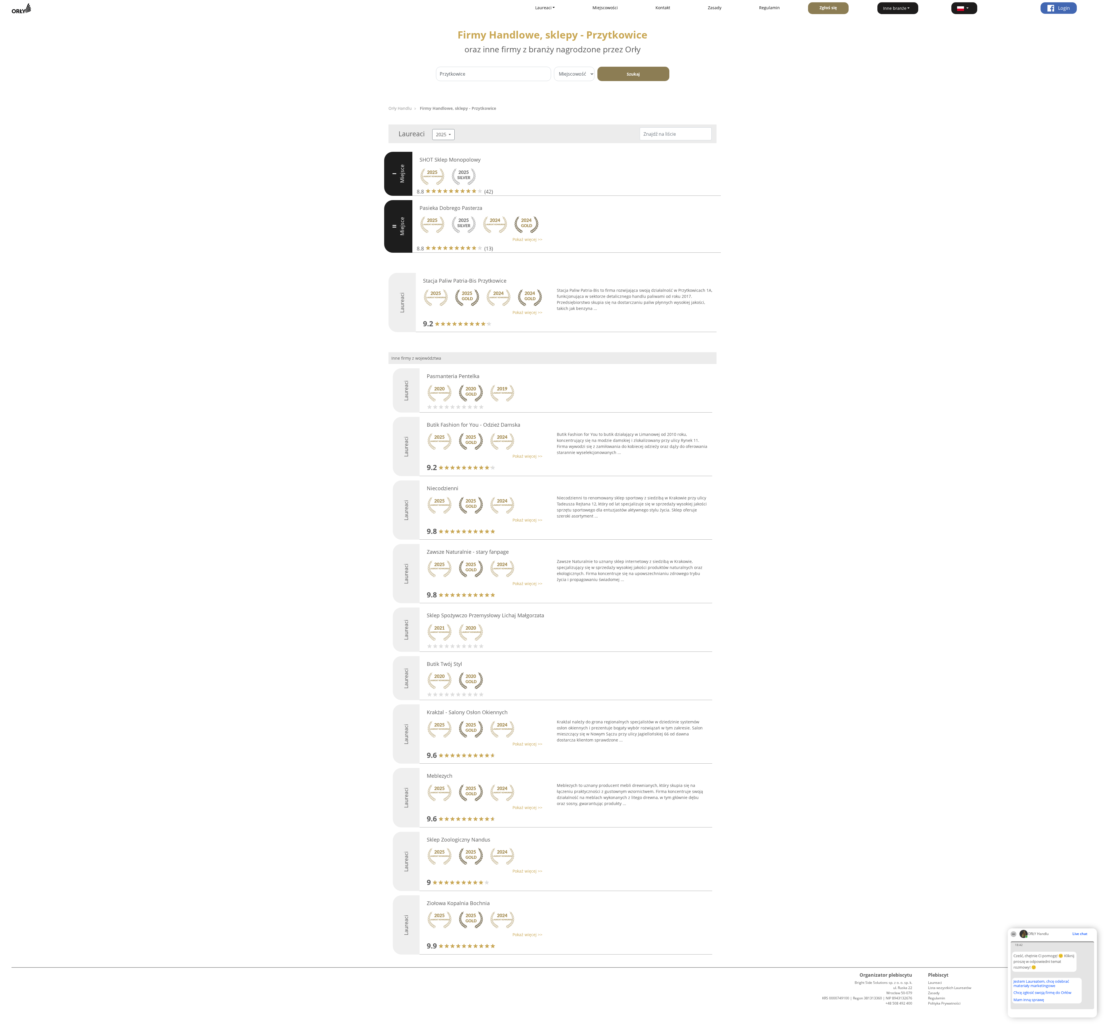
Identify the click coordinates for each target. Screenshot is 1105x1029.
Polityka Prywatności (944, 1003)
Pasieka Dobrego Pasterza (451, 207)
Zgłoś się (828, 7)
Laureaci (935, 982)
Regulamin (769, 7)
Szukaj (633, 74)
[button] (964, 8)
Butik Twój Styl (444, 663)
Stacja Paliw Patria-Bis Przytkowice (464, 280)
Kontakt (663, 7)
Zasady (714, 7)
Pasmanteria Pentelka (453, 376)
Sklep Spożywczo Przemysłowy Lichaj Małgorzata (485, 615)
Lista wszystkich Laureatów (949, 987)
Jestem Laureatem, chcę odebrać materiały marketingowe (1041, 983)
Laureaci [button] (543, 7)
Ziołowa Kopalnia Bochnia (458, 903)
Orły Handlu (400, 108)
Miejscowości (605, 7)
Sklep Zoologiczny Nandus (458, 839)
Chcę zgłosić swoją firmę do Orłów (1042, 992)
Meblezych (439, 775)
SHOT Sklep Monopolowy (450, 159)
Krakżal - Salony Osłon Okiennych (467, 712)
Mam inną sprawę (1028, 999)
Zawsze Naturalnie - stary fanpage (468, 551)
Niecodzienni (442, 488)
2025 (441, 134)
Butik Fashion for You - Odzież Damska (473, 424)
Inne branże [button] (894, 8)
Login (1063, 8)
